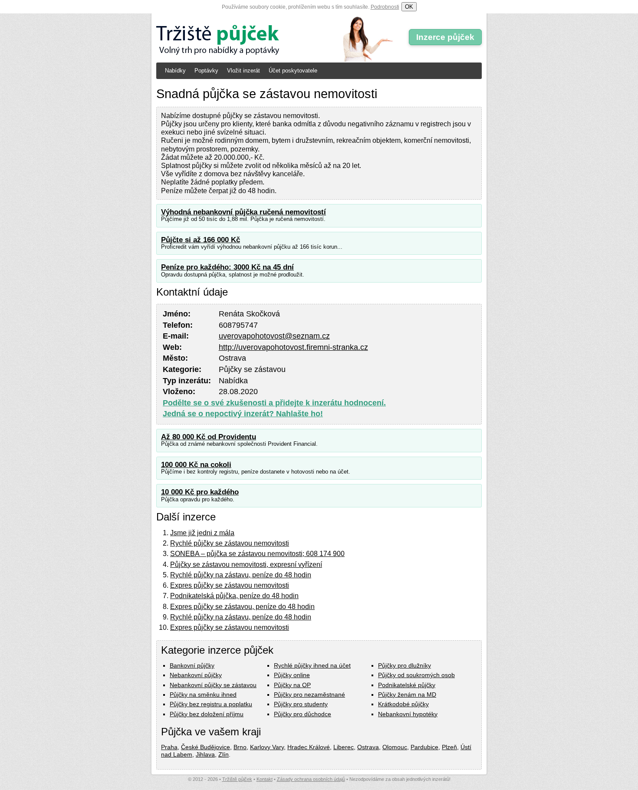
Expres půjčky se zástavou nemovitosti (229, 585)
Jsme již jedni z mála (202, 533)
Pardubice (424, 747)
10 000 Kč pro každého (200, 492)
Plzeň (449, 747)
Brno (240, 747)
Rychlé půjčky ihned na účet (312, 665)
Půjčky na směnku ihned (203, 694)
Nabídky (175, 70)
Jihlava (205, 754)
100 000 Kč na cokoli (196, 465)
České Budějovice (205, 747)
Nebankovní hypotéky (407, 714)
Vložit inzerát (243, 70)
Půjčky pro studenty (301, 704)
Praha (169, 747)
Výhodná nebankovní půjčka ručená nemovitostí (243, 212)
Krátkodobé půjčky (403, 704)
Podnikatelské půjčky (406, 684)
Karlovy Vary (267, 747)
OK (409, 6)
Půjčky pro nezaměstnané (309, 694)
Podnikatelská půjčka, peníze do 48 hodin (234, 595)
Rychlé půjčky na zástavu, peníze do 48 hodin (240, 575)
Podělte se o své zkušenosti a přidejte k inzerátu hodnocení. (274, 402)
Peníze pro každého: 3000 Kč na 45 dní (227, 267)
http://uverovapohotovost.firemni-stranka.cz (293, 347)
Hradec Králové (308, 747)
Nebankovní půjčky (196, 675)
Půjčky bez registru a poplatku (211, 704)
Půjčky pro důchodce (302, 714)
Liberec (343, 747)
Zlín (223, 754)
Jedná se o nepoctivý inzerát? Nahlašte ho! (243, 413)
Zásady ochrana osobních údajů (311, 779)
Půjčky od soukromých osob (416, 675)
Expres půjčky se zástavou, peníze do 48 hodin (242, 606)
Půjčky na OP (292, 684)
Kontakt (265, 779)
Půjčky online (292, 675)
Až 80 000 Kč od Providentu (208, 437)
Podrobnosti (385, 7)
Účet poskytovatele (293, 70)
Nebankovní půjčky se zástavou (213, 684)
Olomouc (394, 747)
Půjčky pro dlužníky (404, 665)
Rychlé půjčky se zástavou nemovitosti (229, 543)
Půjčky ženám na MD (407, 694)
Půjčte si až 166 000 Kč (200, 240)
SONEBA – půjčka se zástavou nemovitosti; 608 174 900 (257, 553)
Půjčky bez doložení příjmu (206, 714)
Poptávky (206, 70)
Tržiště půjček (237, 779)
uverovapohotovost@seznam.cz (274, 336)
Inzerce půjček (445, 37)
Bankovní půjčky (192, 665)
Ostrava (368, 747)
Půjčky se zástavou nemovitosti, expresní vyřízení (246, 564)
